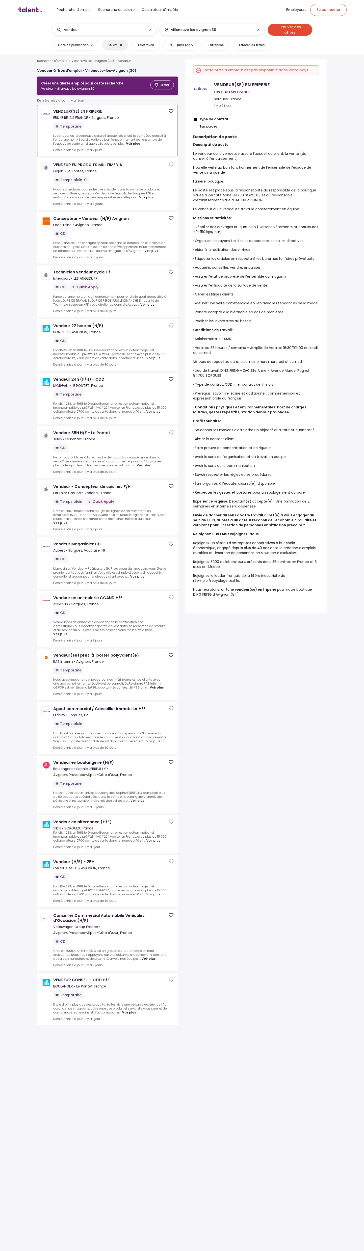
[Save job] (171, 111)
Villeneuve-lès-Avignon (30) (93, 60)
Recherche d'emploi (52, 60)
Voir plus (133, 143)
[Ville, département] (208, 29)
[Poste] (100, 29)
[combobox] (104, 29)
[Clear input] (150, 29)
